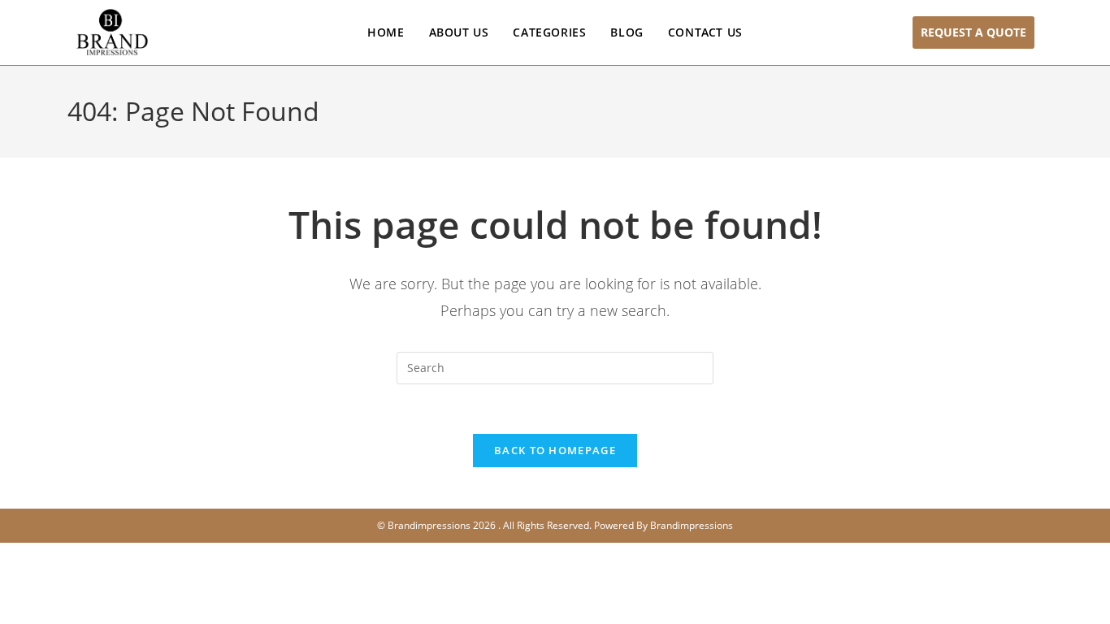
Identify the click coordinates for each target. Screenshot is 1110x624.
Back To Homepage (555, 450)
